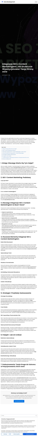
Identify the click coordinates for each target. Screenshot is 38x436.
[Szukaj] (36, 415)
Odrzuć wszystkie (16, 434)
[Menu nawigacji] (36, 2)
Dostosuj (5, 434)
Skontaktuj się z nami (19, 401)
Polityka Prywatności (23, 431)
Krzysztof (6, 75)
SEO (9, 75)
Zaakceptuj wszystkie (30, 434)
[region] (19, 427)
